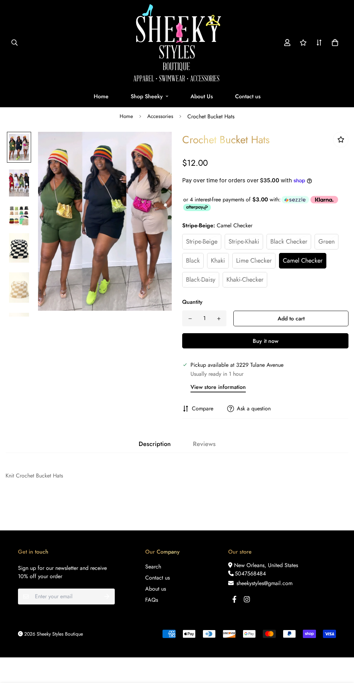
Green (326, 241)
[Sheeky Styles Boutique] (177, 42)
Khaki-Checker (244, 279)
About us (155, 589)
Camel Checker (303, 260)
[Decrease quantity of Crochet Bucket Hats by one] (190, 319)
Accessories (160, 116)
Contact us (248, 96)
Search (153, 567)
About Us (201, 96)
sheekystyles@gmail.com (263, 583)
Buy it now (265, 341)
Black (193, 260)
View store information (218, 387)
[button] (333, 43)
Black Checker (288, 241)
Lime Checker (254, 260)
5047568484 (250, 573)
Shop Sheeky (147, 96)
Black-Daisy (200, 279)
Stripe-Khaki (244, 241)
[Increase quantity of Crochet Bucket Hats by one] (218, 319)
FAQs (151, 600)
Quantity (192, 302)
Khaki (218, 260)
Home (101, 96)
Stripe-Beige (201, 241)
